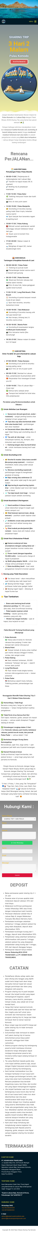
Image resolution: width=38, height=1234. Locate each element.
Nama (4, 823)
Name (4, 848)
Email (4, 855)
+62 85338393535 (8, 1208)
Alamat (4, 830)
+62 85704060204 (8, 1210)
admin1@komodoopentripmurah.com (14, 1218)
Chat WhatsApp (18, 843)
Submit (17, 875)
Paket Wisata (7, 816)
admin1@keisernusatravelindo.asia (13, 1216)
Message (5, 863)
